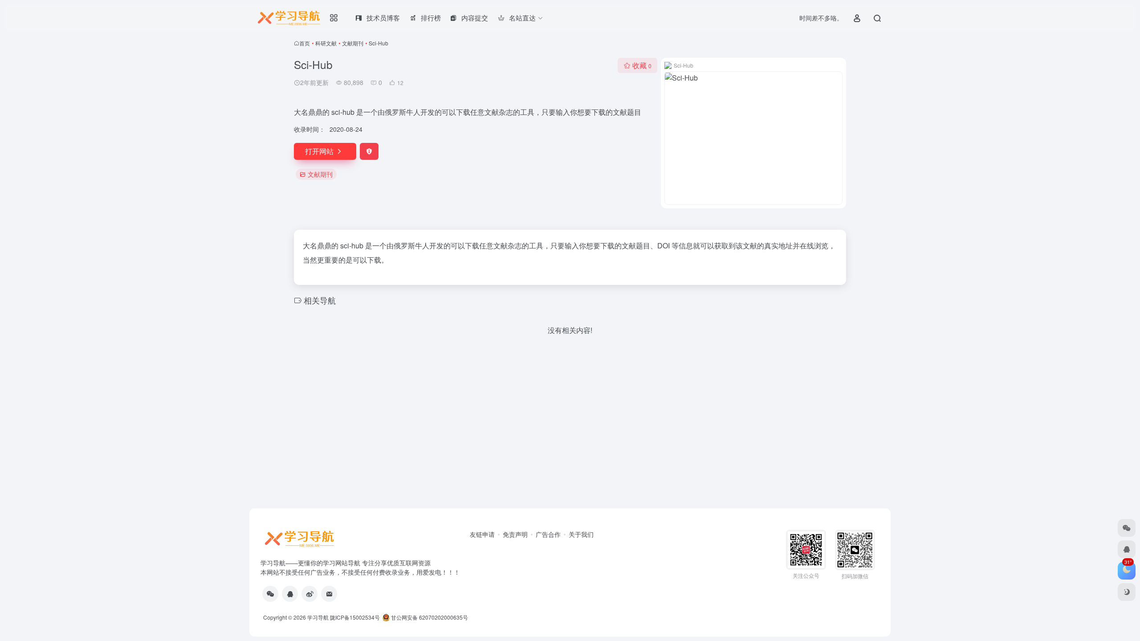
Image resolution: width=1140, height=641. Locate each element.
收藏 (641, 65)
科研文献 (326, 43)
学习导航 (318, 617)
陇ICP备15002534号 (355, 617)
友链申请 (482, 534)
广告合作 (548, 534)
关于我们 (581, 534)
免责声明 (515, 534)
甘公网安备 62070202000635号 (429, 617)
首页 (304, 43)
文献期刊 (352, 43)
